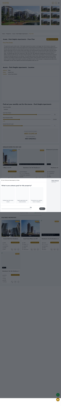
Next (42, 216)
